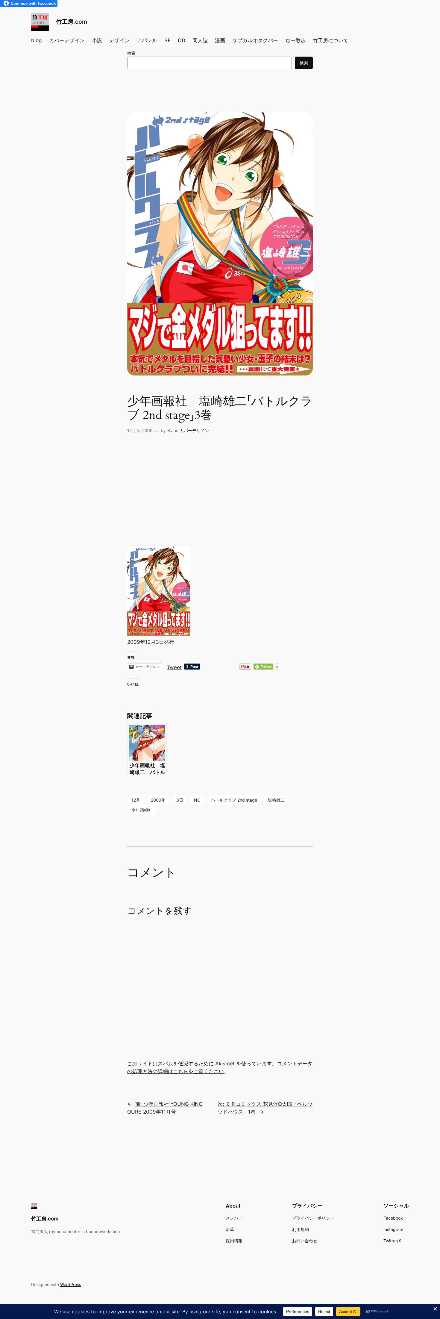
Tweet (174, 666)
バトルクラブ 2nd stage (234, 799)
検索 (131, 53)
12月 (135, 799)
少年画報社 (141, 810)
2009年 (158, 799)
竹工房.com (71, 21)
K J (170, 430)
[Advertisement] (220, 499)
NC (197, 799)
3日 (179, 799)
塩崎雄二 (276, 799)
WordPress (70, 1284)
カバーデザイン (194, 430)
